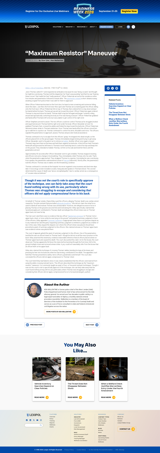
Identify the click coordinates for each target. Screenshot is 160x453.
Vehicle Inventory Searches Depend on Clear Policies (120, 106)
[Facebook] (27, 420)
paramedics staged (74, 98)
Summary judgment (55, 220)
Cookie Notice (81, 450)
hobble (65, 141)
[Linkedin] (30, 420)
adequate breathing (64, 203)
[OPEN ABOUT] (96, 27)
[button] (108, 88)
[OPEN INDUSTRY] (74, 27)
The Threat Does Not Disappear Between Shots (120, 113)
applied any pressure (75, 216)
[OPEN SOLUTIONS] (62, 27)
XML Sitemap (119, 450)
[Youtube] (37, 420)
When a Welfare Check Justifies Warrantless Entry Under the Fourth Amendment (118, 122)
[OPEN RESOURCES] (86, 27)
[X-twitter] (34, 420)
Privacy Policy (69, 450)
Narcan (66, 160)
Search (41, 425)
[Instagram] (41, 420)
